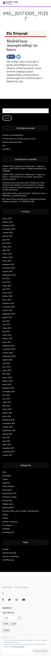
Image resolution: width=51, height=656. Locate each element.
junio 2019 (6, 399)
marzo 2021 (7, 335)
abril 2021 (6, 331)
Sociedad (6, 529)
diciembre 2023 (8, 225)
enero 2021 (6, 342)
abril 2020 (6, 374)
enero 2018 (6, 445)
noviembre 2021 (8, 307)
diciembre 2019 (8, 388)
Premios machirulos (10, 522)
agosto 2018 (7, 434)
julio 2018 (5, 437)
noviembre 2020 (8, 349)
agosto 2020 (7, 360)
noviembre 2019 (8, 391)
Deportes (6, 483)
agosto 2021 (7, 317)
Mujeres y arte (7, 504)
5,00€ (13, 624)
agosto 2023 (7, 236)
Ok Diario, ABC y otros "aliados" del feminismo (20, 511)
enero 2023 (6, 261)
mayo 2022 (6, 286)
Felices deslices (8, 486)
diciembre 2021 (8, 303)
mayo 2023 (6, 247)
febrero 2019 (7, 413)
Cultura (5, 479)
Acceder (5, 549)
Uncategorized (8, 532)
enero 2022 (6, 300)
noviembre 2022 (8, 268)
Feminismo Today (9, 497)
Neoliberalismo (8, 508)
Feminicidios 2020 (9, 493)
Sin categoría (7, 525)
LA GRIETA (6, 149)
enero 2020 (6, 384)
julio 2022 (6, 278)
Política (5, 518)
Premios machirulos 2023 (12, 142)
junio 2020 (6, 367)
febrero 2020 (7, 381)
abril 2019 (6, 406)
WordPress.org (8, 560)
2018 (4, 472)
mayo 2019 (6, 402)
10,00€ (6, 630)
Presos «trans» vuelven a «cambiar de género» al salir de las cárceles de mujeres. (23, 187)
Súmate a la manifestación (12, 135)
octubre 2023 (7, 233)
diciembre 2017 (8, 448)
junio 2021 (6, 324)
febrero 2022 (7, 296)
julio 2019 (5, 395)
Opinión (5, 515)
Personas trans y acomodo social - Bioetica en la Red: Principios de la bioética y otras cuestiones (23, 184)
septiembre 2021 (8, 314)
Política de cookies (18, 646)
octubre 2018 (7, 427)
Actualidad (6, 476)
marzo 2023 (7, 254)
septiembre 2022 (9, 275)
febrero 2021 (7, 338)
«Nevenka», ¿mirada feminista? (14, 196)
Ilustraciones (7, 500)
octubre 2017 (7, 455)
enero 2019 (6, 416)
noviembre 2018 (8, 423)
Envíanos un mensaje (21, 587)
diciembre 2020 (8, 346)
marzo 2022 (7, 293)
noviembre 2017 (8, 452)
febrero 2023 (7, 257)
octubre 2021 (7, 310)
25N (3, 146)
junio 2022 (6, 282)
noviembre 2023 (8, 229)
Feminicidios (7, 490)
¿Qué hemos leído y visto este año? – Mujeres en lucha (23, 193)
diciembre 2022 (8, 264)
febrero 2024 (7, 222)
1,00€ (6, 624)
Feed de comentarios (10, 556)
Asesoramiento (7, 587)
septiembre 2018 (8, 430)
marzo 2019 (7, 409)
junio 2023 (6, 243)
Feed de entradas (9, 553)
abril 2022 (6, 289)
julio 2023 (6, 240)
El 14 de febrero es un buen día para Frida (18, 139)
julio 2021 (5, 321)
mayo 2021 (6, 328)
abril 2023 (6, 250)
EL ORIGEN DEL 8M (27, 201)
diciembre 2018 (8, 420)
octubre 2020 (7, 353)
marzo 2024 (7, 218)
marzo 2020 (7, 377)
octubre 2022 (7, 271)
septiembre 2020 (9, 356)
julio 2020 (6, 363)
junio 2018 (6, 441)
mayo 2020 (7, 370)
